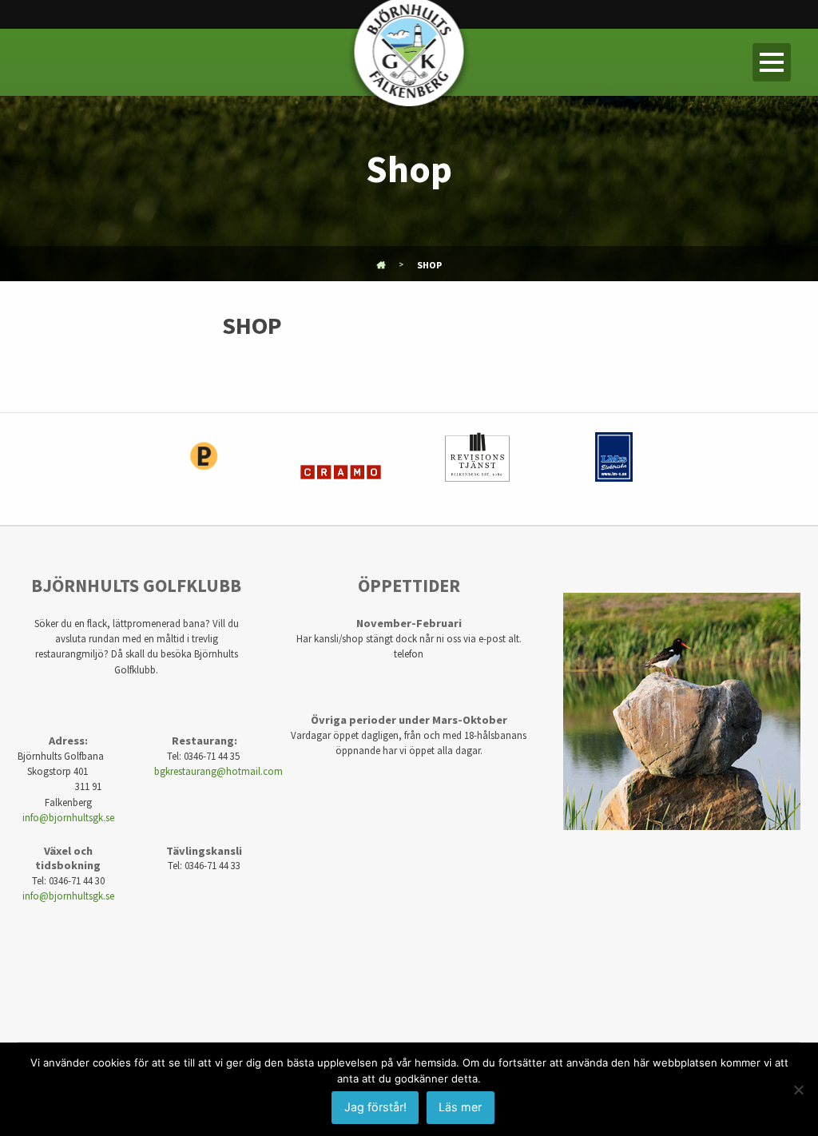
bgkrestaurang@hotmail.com (218, 771)
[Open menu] (771, 62)
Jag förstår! (375, 1107)
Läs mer (460, 1107)
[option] (204, 469)
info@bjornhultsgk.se (68, 817)
